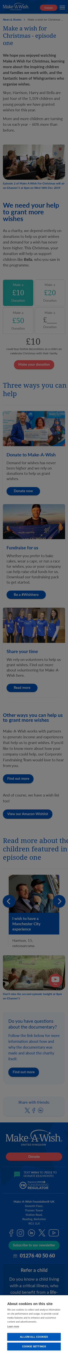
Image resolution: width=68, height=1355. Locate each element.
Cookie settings (34, 1346)
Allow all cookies (34, 1336)
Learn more (13, 1326)
